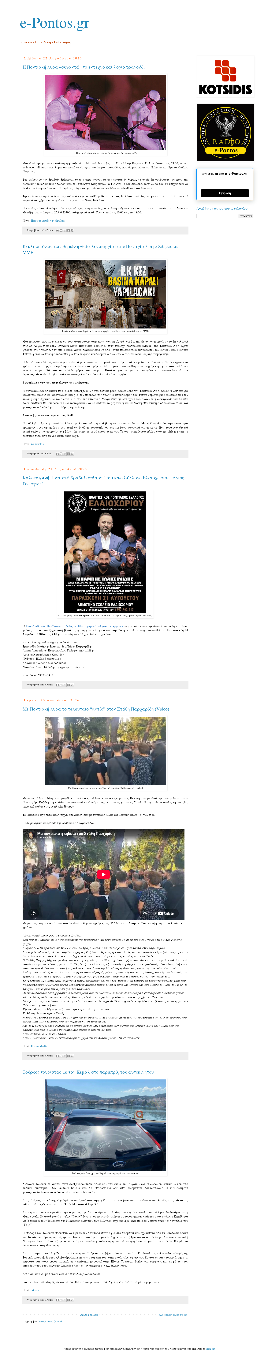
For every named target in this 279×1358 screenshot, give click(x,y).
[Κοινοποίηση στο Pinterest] (72, 230)
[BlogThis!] (61, 230)
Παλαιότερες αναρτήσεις (172, 1314)
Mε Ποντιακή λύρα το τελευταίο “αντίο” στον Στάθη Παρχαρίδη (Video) (96, 709)
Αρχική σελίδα (89, 1314)
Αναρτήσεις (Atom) (50, 1321)
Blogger (210, 1348)
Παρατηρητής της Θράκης (48, 220)
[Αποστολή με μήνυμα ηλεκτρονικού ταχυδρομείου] (57, 230)
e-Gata (35, 1290)
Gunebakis (37, 444)
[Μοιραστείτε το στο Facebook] (68, 230)
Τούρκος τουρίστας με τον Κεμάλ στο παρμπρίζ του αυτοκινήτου (88, 1072)
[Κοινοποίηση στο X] (65, 230)
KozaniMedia (39, 1046)
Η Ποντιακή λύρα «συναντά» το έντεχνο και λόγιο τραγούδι (84, 67)
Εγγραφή (225, 193)
